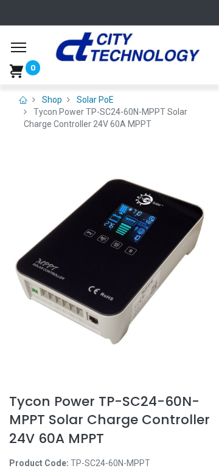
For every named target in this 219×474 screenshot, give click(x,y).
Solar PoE (95, 100)
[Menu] (18, 47)
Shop (52, 100)
